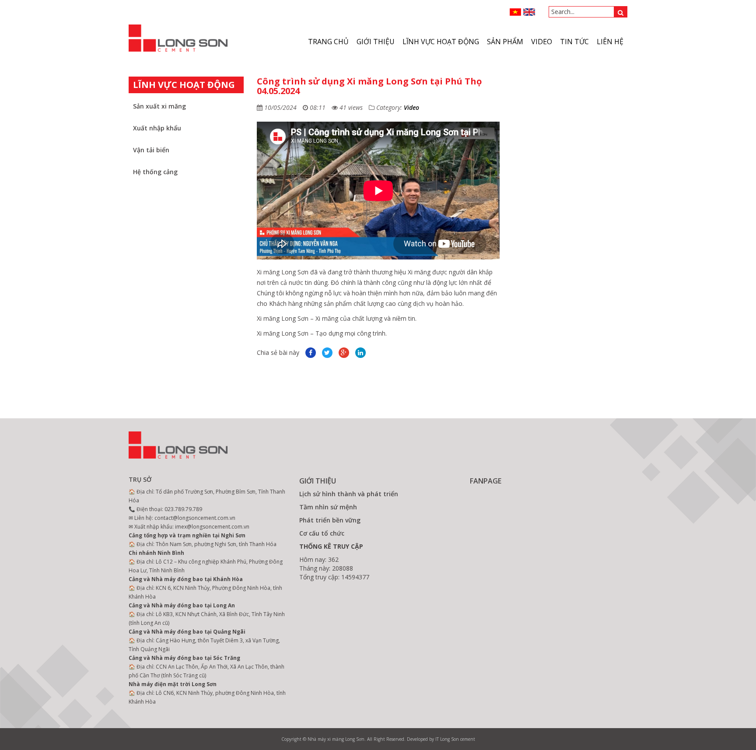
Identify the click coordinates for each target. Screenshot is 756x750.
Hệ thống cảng (155, 172)
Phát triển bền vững (329, 520)
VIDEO (541, 41)
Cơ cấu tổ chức (321, 533)
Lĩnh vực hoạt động (440, 41)
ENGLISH (529, 12)
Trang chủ (328, 41)
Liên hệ (610, 41)
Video (411, 107)
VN (516, 12)
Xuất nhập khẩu (157, 128)
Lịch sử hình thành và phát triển (348, 494)
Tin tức (574, 41)
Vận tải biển (151, 150)
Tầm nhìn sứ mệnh (328, 507)
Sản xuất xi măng (159, 106)
